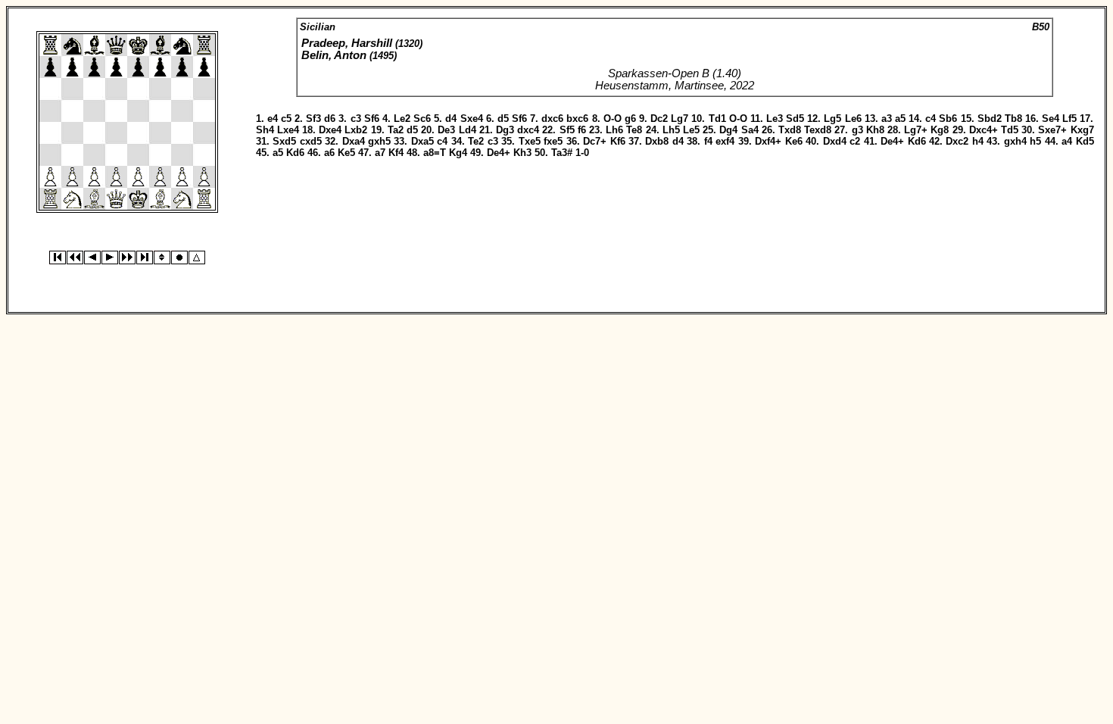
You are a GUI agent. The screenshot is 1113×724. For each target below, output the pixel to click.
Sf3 (313, 118)
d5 (503, 118)
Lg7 (679, 118)
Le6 (853, 118)
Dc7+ (594, 141)
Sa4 (750, 130)
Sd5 (795, 118)
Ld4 (467, 130)
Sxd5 (284, 141)
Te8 (634, 130)
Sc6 (422, 118)
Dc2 (659, 118)
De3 (446, 130)
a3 (886, 118)
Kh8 (875, 130)
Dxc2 (957, 141)
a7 (380, 152)
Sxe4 (471, 118)
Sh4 (265, 130)
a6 (329, 152)
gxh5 (379, 141)
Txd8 (789, 130)
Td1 (717, 118)
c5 (286, 118)
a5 (900, 118)
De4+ (892, 141)
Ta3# (561, 152)
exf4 (725, 141)
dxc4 (528, 130)
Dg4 (728, 130)
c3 (356, 118)
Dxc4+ (983, 130)
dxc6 (552, 118)
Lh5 (671, 130)
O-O (612, 118)
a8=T (434, 152)
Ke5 (346, 152)
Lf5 (1069, 118)
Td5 (1009, 130)
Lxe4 (288, 130)
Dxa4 (353, 141)
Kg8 (940, 130)
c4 (930, 118)
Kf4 (396, 152)
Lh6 (614, 130)
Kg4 (458, 152)
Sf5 (567, 130)
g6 (630, 118)
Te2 (476, 141)
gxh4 (1015, 141)
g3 (857, 130)
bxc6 (577, 118)
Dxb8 (657, 141)
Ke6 (794, 141)
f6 (582, 130)
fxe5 (553, 141)
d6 (329, 118)
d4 (451, 118)
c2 (855, 141)
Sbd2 (989, 118)
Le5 (691, 130)
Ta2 (396, 130)
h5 (1035, 141)
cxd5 (311, 141)
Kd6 (917, 141)
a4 (1067, 141)
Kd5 (1085, 141)
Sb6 (948, 118)
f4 (708, 141)
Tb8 (1013, 118)
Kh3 (522, 152)
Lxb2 (355, 130)
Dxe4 (330, 130)
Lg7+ (916, 130)
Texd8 (817, 130)
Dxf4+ (768, 141)
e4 (272, 118)
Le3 (774, 118)
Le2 (402, 118)
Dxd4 (834, 141)
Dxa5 (422, 141)
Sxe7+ (1052, 130)
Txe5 (530, 141)
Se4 (1050, 118)
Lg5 (832, 118)
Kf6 (617, 141)
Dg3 (505, 130)
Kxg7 (1082, 130)
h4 (978, 141)
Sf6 (371, 118)
